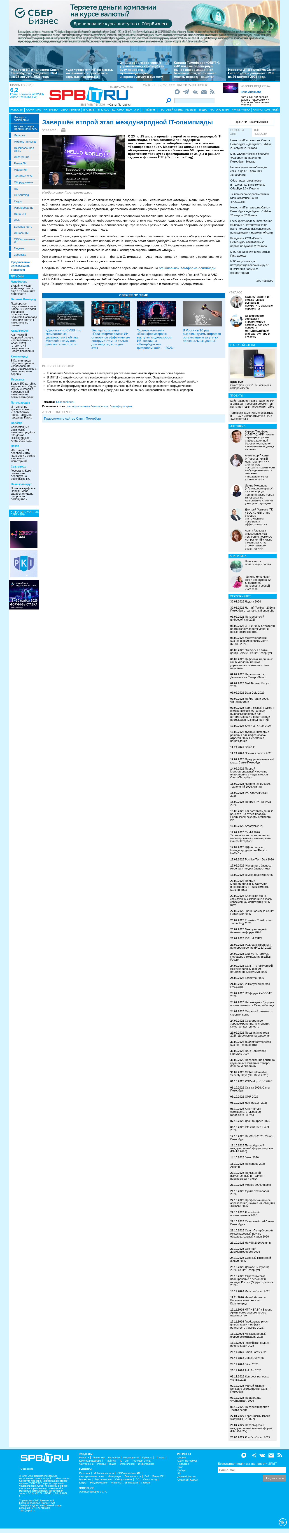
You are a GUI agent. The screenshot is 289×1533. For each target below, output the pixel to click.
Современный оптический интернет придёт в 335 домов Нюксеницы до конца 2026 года (23, 433)
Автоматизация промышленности (25, 127)
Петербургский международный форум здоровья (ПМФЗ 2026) (251, 1148)
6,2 (14, 90)
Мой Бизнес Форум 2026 (249, 685)
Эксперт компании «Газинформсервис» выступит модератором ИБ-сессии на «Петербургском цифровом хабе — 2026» (156, 339)
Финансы (20, 214)
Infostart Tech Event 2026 (249, 1129)
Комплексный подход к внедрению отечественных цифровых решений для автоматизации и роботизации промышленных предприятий (252, 713)
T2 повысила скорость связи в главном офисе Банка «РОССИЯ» (249, 198)
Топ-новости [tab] (260, 131)
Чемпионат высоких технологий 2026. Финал (250, 785)
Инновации (21, 233)
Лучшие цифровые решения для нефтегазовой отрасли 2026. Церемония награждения (249, 736)
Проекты (89, 109)
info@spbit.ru (28, 1510)
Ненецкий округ (21, 484)
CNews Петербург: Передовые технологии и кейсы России (250, 956)
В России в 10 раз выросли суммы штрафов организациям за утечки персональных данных (202, 335)
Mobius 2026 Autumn (258, 1184)
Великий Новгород (23, 299)
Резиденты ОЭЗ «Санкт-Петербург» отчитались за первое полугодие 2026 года (248, 242)
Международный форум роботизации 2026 (248, 1335)
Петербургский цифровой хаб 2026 (247, 618)
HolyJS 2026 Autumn (258, 1242)
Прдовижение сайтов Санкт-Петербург (72, 418)
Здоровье (20, 254)
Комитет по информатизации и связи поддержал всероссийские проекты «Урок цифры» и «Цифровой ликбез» (122, 381)
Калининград (19, 356)
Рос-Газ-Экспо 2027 (257, 1437)
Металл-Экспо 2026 (257, 1291)
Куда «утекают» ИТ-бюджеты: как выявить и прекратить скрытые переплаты (89, 73)
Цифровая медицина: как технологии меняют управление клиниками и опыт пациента (251, 664)
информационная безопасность (87, 406)
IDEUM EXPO (253, 938)
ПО (16, 188)
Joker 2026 (252, 1157)
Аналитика (33, 109)
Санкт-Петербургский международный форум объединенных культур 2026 (251, 968)
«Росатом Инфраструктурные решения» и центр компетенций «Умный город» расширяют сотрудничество (119, 385)
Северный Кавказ (187, 1480)
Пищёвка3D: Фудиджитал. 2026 (245, 1399)
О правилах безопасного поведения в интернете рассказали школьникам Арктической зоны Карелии (116, 373)
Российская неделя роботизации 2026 (250, 1344)
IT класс (103, 109)
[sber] (144, 23)
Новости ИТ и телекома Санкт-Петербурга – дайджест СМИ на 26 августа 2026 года (252, 73)
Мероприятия (70, 109)
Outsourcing (21, 195)
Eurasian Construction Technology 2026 (251, 922)
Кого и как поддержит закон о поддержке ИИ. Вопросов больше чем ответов (255, 101)
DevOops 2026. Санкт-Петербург (251, 1138)
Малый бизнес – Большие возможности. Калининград (248, 1300)
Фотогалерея (219, 109)
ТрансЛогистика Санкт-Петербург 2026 (252, 912)
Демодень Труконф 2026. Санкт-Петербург (249, 1269)
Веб (146, 1476)
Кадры (18, 201)
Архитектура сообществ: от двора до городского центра (245, 1111)
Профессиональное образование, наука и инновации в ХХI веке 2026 (252, 1203)
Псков (15, 446)
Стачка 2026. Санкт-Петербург (250, 1089)
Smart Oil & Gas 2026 (258, 726)
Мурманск (17, 379)
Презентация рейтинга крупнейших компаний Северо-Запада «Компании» (252, 1063)
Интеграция (21, 157)
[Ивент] (23, 534)
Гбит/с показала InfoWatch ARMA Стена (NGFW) (27, 96)
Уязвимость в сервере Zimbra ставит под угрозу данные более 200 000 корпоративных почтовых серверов (120, 390)
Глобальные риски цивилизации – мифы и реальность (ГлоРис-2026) (249, 1324)
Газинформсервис (121, 406)
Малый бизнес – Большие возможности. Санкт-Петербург (250, 1388)
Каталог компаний (266, 109)
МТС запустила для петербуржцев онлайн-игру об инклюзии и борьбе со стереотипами (249, 267)
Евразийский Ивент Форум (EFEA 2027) (250, 1418)
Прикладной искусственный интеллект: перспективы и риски (247, 1175)
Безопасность (23, 226)
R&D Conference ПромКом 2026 (248, 1052)
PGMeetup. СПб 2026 (258, 1081)
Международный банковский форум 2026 (248, 931)
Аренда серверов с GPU (93, 1491)
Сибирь (181, 1470)
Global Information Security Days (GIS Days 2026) (249, 1074)
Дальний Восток (186, 1476)
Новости (16, 109)
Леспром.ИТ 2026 (256, 1102)
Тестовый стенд (170, 109)
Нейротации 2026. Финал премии (249, 700)
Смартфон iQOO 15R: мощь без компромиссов (250, 385)
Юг (179, 1473)
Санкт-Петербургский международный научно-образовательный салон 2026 (251, 1233)
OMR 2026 (251, 1096)
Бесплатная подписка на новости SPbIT (247, 1463)
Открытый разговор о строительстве (251, 1013)
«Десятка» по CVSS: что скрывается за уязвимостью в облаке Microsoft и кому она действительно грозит (63, 337)
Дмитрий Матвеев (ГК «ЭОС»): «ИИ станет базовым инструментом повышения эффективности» (259, 517)
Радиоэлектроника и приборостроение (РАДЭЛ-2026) (251, 946)
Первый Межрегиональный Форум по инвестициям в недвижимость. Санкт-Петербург (249, 773)
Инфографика (241, 109)
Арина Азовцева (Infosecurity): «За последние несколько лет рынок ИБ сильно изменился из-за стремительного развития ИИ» (259, 539)
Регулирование (23, 207)
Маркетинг (21, 169)
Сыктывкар (18, 466)
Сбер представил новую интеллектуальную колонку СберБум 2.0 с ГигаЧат (247, 184)
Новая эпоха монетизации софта (258, 563)
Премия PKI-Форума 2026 (250, 803)
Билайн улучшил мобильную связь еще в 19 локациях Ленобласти (23, 289)
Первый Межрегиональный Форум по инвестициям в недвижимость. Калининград (249, 885)
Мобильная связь (25, 141)
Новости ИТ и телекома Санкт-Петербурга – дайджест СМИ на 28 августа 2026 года (35, 73)
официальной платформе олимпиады (187, 268)
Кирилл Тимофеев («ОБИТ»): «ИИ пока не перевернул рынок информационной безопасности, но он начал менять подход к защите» (197, 69)
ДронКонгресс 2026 (257, 1121)
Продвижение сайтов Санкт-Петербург (20, 266)
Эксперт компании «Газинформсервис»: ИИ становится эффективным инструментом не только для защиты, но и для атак (110, 339)
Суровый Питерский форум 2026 (250, 1259)
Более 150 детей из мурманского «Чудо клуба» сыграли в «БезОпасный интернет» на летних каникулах (23, 390)
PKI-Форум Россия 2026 (249, 794)
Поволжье (183, 1464)
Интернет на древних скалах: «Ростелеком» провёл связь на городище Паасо (21, 412)
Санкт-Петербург (187, 1461)
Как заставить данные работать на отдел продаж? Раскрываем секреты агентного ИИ (251, 816)
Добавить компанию (252, 122)
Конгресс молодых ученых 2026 (249, 1378)
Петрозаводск (20, 402)
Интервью (51, 109)
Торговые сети (23, 176)
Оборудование (23, 182)
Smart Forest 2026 (256, 1352)
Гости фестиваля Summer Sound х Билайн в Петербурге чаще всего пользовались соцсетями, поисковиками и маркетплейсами (251, 227)
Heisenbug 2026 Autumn (248, 1165)
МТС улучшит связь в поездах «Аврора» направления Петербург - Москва (249, 157)
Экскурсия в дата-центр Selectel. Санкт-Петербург (251, 652)
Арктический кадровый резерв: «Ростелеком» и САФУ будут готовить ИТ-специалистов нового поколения (22, 343)
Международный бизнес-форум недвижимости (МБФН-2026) (249, 640)
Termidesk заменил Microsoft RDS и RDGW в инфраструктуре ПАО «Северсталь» (251, 415)
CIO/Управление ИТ (24, 240)
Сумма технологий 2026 (249, 1193)
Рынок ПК (20, 163)
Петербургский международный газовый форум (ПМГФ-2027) (251, 1428)
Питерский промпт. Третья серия (249, 1408)
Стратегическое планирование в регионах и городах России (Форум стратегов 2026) (251, 1281)
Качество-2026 (254, 978)
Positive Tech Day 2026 (259, 859)
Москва (181, 1457)
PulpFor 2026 (253, 1370)
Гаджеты (19, 248)
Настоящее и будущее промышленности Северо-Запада (252, 1004)
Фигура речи (86, 1464)
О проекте (27, 1469)
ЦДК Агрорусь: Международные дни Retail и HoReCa (249, 850)
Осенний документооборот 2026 (245, 1250)
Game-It (249, 747)
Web (17, 220)
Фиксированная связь (24, 149)
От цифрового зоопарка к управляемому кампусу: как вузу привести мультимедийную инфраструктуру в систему (142, 69)
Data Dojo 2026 (254, 692)
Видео (203, 109)
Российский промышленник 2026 (245, 1214)
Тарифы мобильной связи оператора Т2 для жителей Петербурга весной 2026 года (258, 583)
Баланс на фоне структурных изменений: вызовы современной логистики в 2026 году (251, 900)
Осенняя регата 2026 (258, 753)
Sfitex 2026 (252, 1364)
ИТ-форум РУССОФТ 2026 (251, 995)
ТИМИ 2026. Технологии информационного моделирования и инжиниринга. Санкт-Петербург (250, 837)
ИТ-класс (235, 292)
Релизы (190, 109)
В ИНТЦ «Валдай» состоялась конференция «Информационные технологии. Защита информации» (115, 377)
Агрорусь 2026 (254, 826)
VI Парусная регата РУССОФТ (250, 986)
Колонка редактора (255, 86)
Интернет (20, 135)
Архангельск (19, 330)
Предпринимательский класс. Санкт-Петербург (252, 761)
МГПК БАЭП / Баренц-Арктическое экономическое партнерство (251, 1312)
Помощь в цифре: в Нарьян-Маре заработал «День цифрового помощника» (23, 494)
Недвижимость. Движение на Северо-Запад (248, 676)
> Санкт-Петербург (119, 104)
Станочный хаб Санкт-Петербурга (252, 1223)
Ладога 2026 (253, 601)
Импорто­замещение (21, 118)
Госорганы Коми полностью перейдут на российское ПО (21, 474)
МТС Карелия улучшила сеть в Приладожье (250, 253)
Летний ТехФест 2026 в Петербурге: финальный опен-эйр (252, 609)
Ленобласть (19, 281)
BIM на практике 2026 (259, 874)
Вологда (16, 423)
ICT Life (124, 1461)
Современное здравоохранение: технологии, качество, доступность (250, 1023)
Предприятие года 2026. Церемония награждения (250, 1034)
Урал (180, 1467)
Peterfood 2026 (254, 1358)
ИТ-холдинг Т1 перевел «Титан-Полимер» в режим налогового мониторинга (23, 456)
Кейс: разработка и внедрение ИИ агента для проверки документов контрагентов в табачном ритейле (252, 403)
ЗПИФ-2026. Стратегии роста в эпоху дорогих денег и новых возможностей (252, 628)
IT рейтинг (149, 109)
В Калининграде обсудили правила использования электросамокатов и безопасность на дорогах (24, 367)
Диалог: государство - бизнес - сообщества (251, 1043)
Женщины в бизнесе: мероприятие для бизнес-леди (251, 867)
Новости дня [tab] (237, 131)
